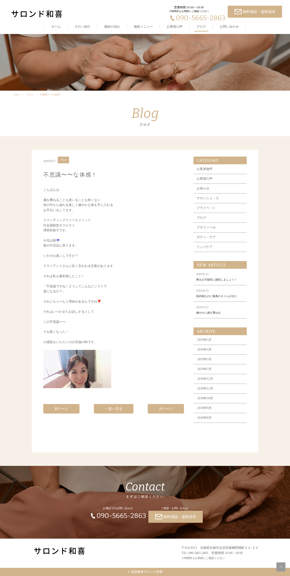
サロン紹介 (82, 26)
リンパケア (205, 247)
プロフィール (206, 227)
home (16, 94)
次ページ (166, 409)
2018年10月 (205, 398)
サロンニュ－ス (208, 198)
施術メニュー (143, 26)
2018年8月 (204, 417)
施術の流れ (112, 26)
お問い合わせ (229, 26)
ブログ (201, 26)
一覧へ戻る (113, 409)
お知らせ (203, 188)
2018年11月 (205, 388)
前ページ (61, 409)
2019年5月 (204, 339)
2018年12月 (205, 378)
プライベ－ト (206, 208)
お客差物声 (205, 169)
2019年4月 (204, 349)
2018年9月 (204, 408)
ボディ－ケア (206, 237)
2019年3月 (204, 359)
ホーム (56, 26)
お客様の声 (175, 26)
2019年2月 (204, 369)
